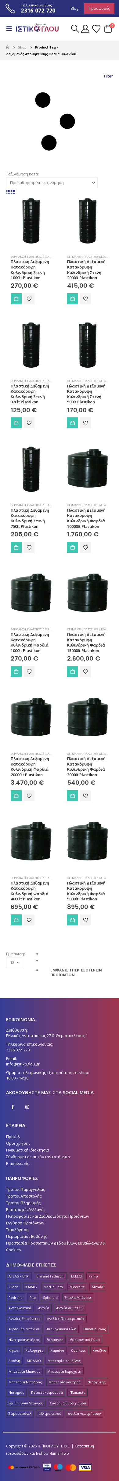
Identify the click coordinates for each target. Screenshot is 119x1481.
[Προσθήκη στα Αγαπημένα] (28, 298)
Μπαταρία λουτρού (65, 1382)
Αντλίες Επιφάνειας (24, 1318)
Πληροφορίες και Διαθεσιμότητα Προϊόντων (47, 1216)
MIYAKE (98, 1287)
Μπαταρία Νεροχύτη (64, 1371)
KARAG (31, 1287)
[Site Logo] (37, 28)
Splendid (50, 1297)
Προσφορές (99, 8)
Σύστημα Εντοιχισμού (68, 1403)
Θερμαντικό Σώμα (85, 1339)
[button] (11, 28)
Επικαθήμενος (94, 1329)
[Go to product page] (31, 220)
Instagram (27, 1107)
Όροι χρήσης (18, 1143)
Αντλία (43, 1308)
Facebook (13, 1107)
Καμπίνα (57, 1350)
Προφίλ (13, 1136)
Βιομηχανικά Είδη (61, 1329)
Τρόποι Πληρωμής (23, 1202)
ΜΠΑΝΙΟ (34, 1360)
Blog (74, 8)
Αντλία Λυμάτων (69, 1308)
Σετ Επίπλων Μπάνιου (26, 1403)
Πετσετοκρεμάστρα (47, 1392)
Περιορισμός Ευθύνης (26, 1236)
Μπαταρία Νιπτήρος (25, 1382)
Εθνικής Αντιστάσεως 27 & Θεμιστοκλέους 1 (47, 1035)
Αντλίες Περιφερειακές (65, 1318)
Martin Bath (53, 1287)
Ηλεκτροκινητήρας (24, 1339)
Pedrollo (16, 1297)
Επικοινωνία (18, 1163)
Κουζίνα (99, 1350)
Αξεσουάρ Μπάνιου (24, 1329)
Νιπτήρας (16, 1392)
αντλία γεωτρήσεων (84, 1413)
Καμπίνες (78, 1350)
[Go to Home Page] (7, 47)
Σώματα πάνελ (20, 1413)
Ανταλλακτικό (20, 1308)
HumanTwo (59, 1453)
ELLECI (76, 1276)
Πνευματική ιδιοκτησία (27, 1150)
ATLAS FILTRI (19, 1276)
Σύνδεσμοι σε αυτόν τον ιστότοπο (38, 1156)
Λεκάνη (14, 1360)
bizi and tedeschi (50, 1276)
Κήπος (14, 1350)
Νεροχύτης (97, 1382)
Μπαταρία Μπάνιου (25, 1371)
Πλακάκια (77, 1392)
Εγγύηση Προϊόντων (25, 1223)
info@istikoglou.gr (23, 1064)
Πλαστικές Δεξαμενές (43, 257)
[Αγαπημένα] (96, 29)
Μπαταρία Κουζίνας (64, 1360)
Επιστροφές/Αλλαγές (25, 1209)
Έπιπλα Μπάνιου (77, 1297)
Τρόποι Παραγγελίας (25, 1189)
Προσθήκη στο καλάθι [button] (16, 298)
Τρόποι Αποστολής (23, 1196)
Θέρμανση (18, 257)
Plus (33, 1297)
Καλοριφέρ (34, 1350)
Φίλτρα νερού (49, 1413)
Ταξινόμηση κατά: (22, 174)
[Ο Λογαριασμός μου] (85, 29)
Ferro (93, 1276)
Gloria (14, 1287)
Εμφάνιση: (15, 954)
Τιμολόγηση (17, 1229)
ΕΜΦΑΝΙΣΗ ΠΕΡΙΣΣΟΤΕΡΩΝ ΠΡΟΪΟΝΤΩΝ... (76, 973)
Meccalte (77, 1287)
